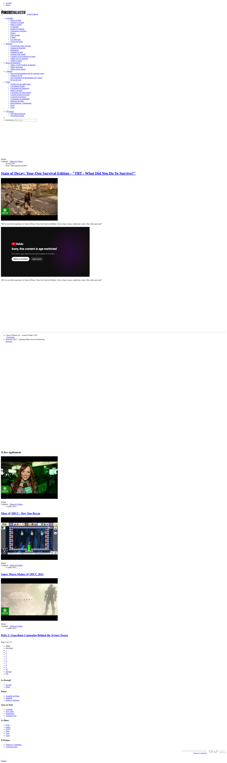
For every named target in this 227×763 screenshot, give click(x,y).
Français (22, 114)
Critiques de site (16, 76)
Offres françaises (16, 67)
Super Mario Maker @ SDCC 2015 (22, 574)
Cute (7, 733)
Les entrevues (15, 39)
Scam (12, 105)
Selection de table (17, 101)
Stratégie (9, 44)
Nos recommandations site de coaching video (27, 73)
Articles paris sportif (17, 54)
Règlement (14, 50)
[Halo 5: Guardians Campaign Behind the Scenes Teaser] (29, 620)
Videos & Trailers (16, 161)
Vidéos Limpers (16, 61)
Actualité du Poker (13, 696)
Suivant (8, 672)
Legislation (14, 27)
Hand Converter (16, 90)
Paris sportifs (15, 35)
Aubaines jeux (11, 716)
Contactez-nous (11, 747)
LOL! (8, 725)
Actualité (9, 709)
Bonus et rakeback (13, 700)
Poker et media (16, 25)
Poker (8, 5)
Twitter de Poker (16, 42)
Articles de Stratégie (17, 48)
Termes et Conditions (14, 745)
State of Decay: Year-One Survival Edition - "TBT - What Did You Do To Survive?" (68, 173)
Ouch (8, 736)
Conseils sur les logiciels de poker (23, 56)
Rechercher (10, 120)
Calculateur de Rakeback (19, 88)
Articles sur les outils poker (20, 84)
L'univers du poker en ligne (20, 46)
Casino (13, 37)
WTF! (8, 729)
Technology (10, 714)
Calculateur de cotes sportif (20, 93)
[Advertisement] (72, 139)
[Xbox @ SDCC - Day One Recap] (29, 498)
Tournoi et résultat (17, 22)
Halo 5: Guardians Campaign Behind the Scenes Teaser (34, 635)
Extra (12, 107)
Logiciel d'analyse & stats (19, 95)
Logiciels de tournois (18, 97)
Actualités (9, 18)
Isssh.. (8, 727)
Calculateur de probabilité (20, 99)
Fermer (3, 761)
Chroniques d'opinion (18, 31)
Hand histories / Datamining (20, 103)
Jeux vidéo (10, 711)
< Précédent (10, 337)
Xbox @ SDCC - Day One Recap (20, 513)
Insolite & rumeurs (17, 29)
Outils (8, 82)
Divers (12, 33)
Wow (8, 731)
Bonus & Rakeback (13, 63)
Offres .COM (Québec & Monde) (23, 65)
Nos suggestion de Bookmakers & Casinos (26, 78)
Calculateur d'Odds (17, 86)
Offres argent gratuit (17, 69)
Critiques (9, 71)
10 (7, 669)
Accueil (8, 3)
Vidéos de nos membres (19, 59)
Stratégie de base (16, 52)
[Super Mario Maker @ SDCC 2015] (29, 559)
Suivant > (9, 342)
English (21, 116)
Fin (7, 674)
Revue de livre (15, 80)
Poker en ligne (15, 20)
